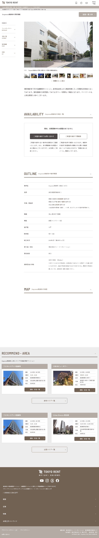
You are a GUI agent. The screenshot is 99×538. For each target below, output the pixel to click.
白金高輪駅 (59, 199)
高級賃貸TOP (5, 9)
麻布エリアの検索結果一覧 (23, 9)
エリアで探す (13, 9)
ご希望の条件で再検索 (73, 136)
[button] (25, 45)
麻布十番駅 (61, 202)
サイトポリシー (25, 530)
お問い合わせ (6, 534)
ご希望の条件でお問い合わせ (43, 136)
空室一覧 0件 (88, 14)
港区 (54, 192)
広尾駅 (57, 205)
